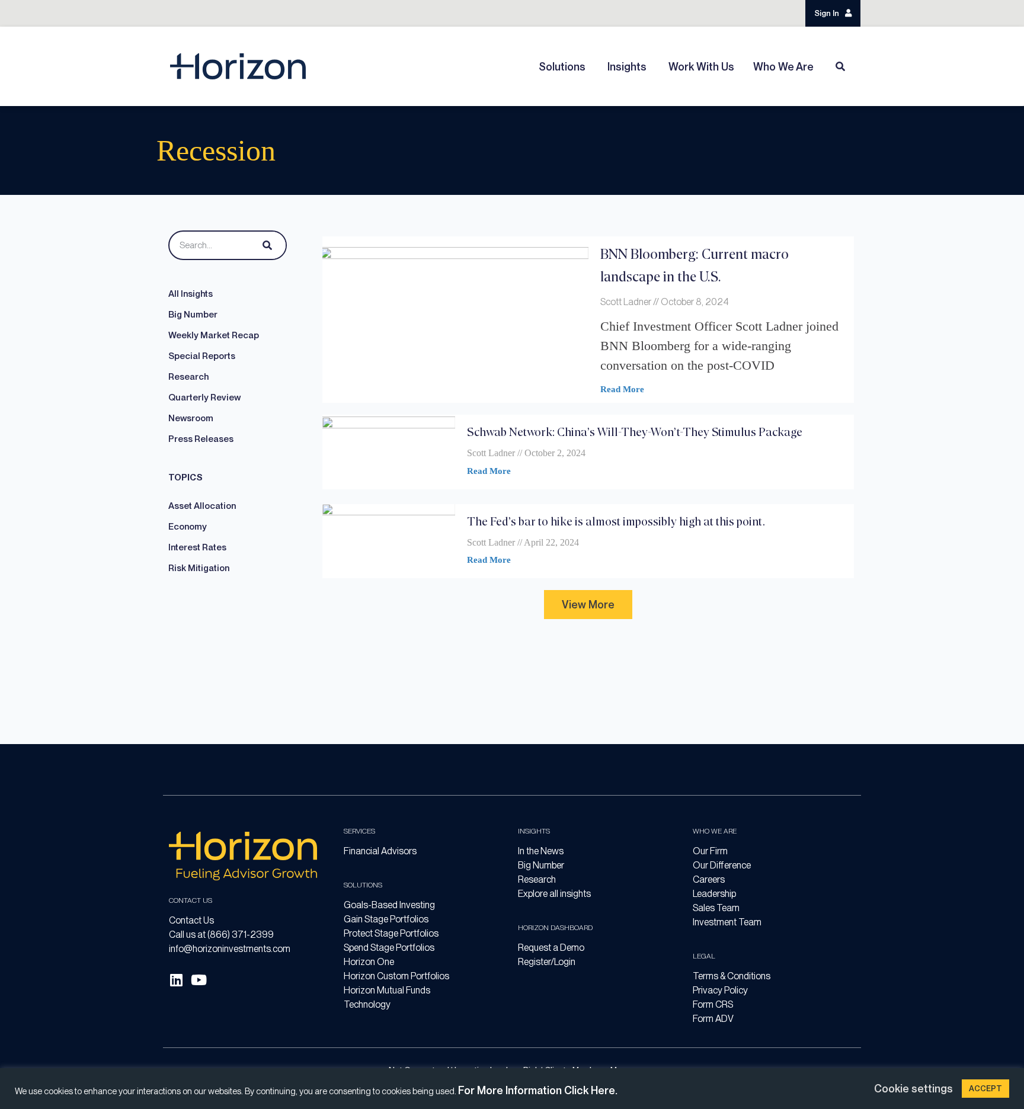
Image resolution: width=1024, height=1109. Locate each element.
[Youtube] (198, 980)
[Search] (265, 245)
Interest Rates (197, 547)
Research (188, 376)
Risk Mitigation (198, 568)
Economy (187, 526)
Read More (622, 389)
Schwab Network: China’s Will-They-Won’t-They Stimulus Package (634, 431)
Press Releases (200, 439)
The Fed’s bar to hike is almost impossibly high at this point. (616, 521)
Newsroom (190, 418)
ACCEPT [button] (985, 1088)
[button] (588, 604)
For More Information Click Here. (537, 1090)
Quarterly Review (204, 397)
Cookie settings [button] (913, 1088)
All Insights (190, 294)
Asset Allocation (202, 506)
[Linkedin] (176, 980)
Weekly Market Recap (213, 335)
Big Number (192, 314)
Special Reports (201, 356)
